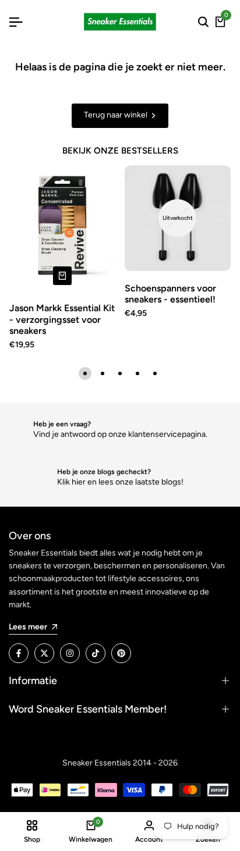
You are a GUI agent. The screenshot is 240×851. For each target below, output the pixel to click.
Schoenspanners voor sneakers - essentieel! (170, 294)
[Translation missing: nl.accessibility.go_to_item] (85, 373)
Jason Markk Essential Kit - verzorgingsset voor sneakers (62, 319)
